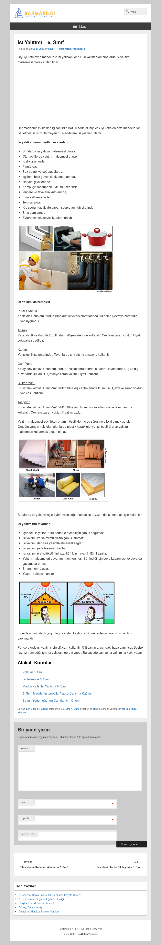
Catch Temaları (89, 934)
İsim (23, 802)
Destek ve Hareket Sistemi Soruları (39, 911)
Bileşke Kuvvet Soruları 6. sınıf (36, 903)
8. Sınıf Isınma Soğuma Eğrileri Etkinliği (41, 899)
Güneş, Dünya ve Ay (30, 907)
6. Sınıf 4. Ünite (71, 709)
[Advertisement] (80, 96)
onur (50, 48)
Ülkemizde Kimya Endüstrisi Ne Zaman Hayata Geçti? (49, 895)
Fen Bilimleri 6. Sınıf (37, 709)
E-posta (25, 818)
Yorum (25, 748)
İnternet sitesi (28, 834)
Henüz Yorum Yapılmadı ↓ (71, 48)
